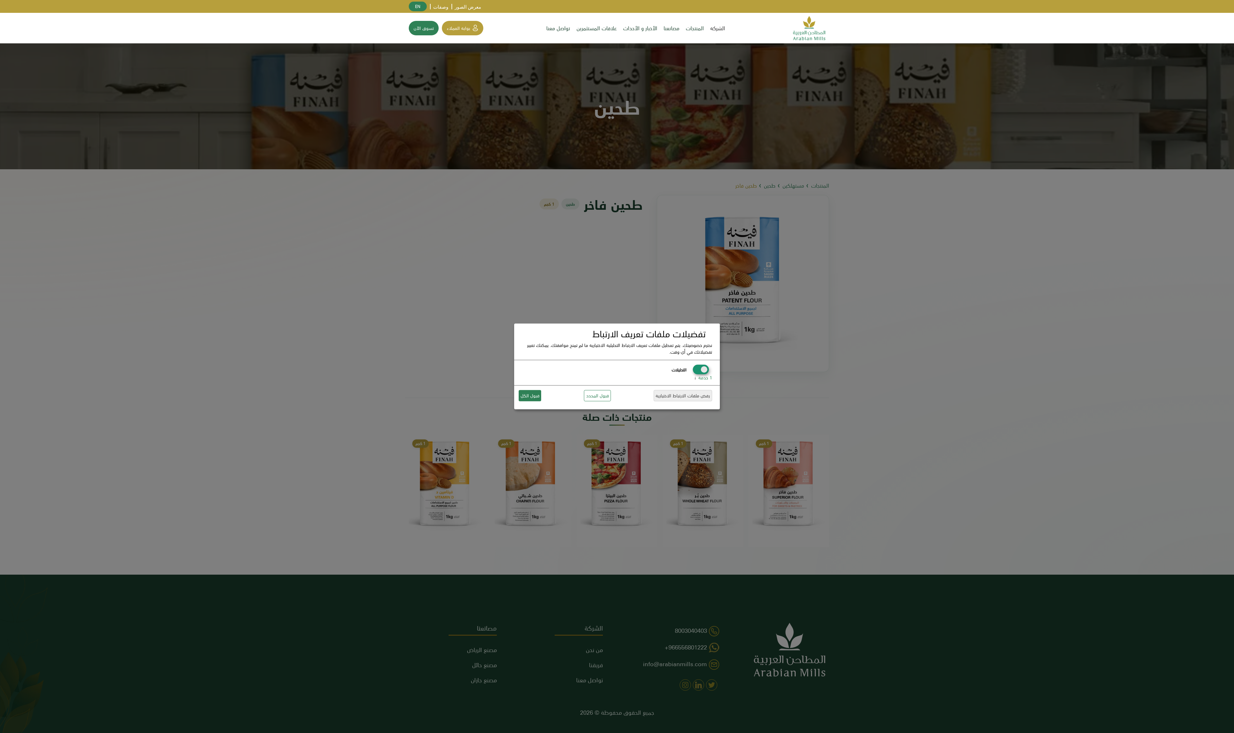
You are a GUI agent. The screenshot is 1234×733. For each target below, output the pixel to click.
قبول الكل (530, 395)
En (417, 6)
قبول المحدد (597, 395)
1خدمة (703, 378)
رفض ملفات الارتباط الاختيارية (683, 395)
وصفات (440, 7)
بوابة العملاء (458, 28)
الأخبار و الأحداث (640, 28)
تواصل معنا (558, 28)
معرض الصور (468, 7)
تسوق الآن (424, 28)
